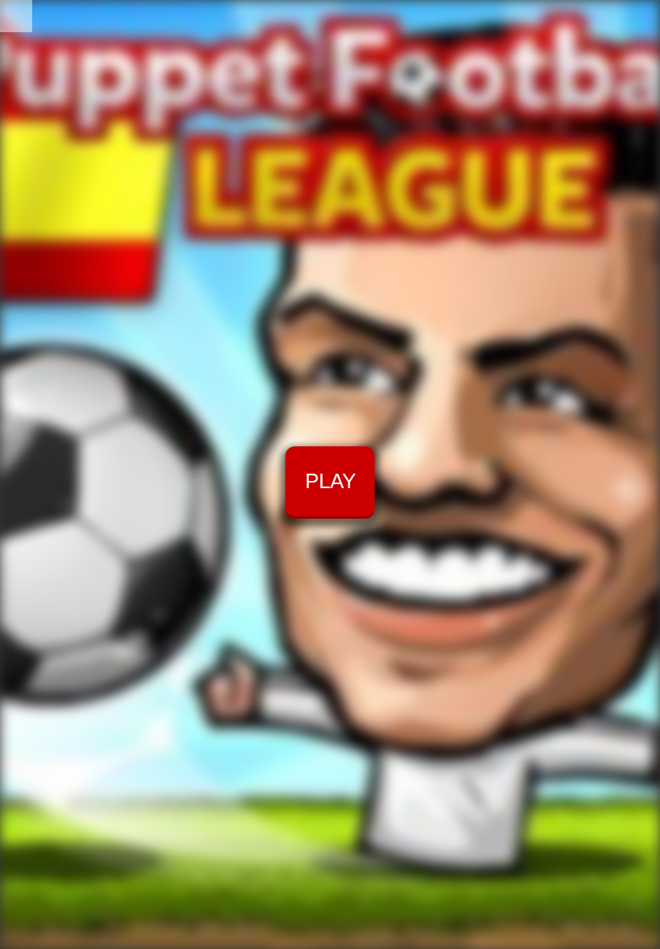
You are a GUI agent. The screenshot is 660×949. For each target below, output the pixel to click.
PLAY (330, 481)
